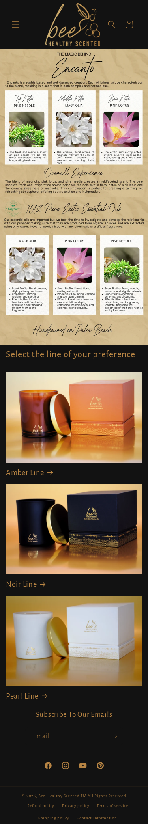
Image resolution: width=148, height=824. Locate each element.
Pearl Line (22, 696)
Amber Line (25, 473)
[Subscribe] (114, 736)
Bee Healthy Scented (58, 796)
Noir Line (21, 584)
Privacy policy (76, 805)
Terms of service (112, 805)
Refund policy (40, 805)
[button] (15, 24)
